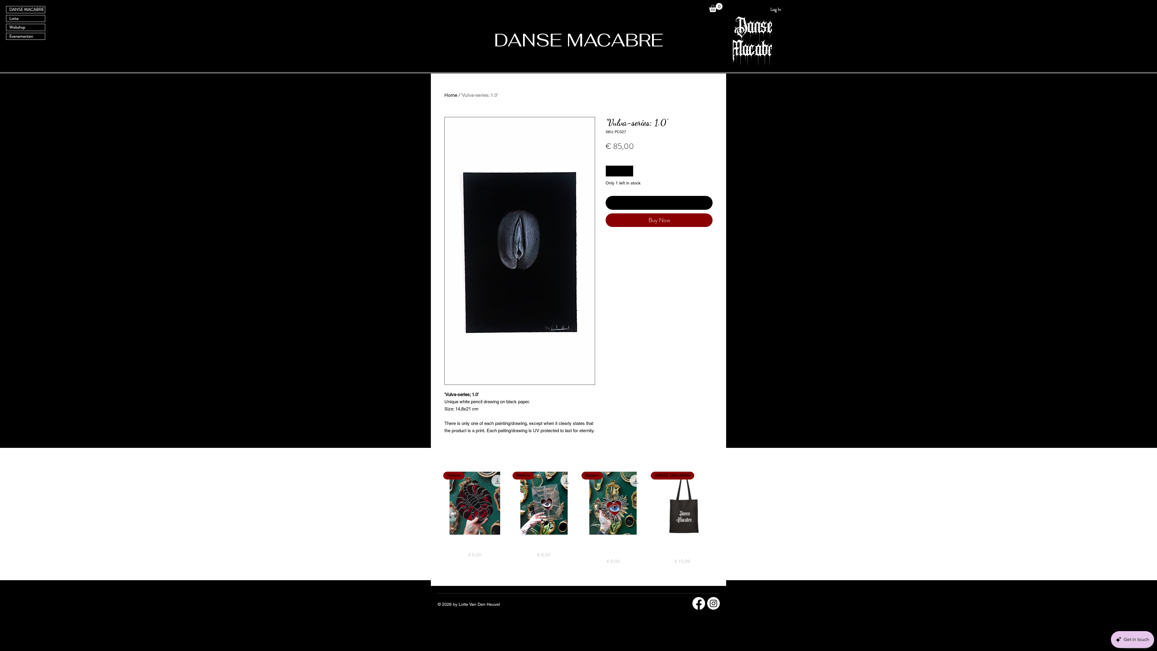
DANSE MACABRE (26, 9)
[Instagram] (713, 603)
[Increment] (628, 171)
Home (450, 95)
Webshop (17, 27)
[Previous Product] (434, 503)
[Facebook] (698, 603)
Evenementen (21, 36)
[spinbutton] (619, 171)
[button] (716, 7)
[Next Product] (722, 503)
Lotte (14, 18)
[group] (578, 526)
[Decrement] (610, 171)
